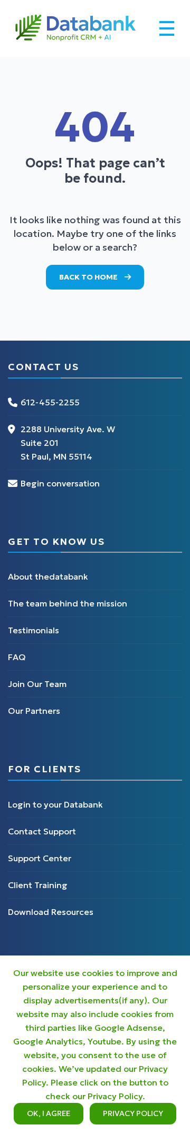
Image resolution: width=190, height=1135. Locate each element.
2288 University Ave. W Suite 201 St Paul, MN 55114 (68, 443)
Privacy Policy (133, 1113)
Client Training (38, 885)
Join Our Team (37, 684)
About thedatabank (48, 576)
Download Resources (50, 912)
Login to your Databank (55, 804)
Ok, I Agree (48, 1113)
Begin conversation (60, 483)
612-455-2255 (50, 402)
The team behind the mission (67, 603)
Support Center (39, 858)
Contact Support (42, 831)
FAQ (17, 657)
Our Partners (34, 710)
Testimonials (33, 630)
